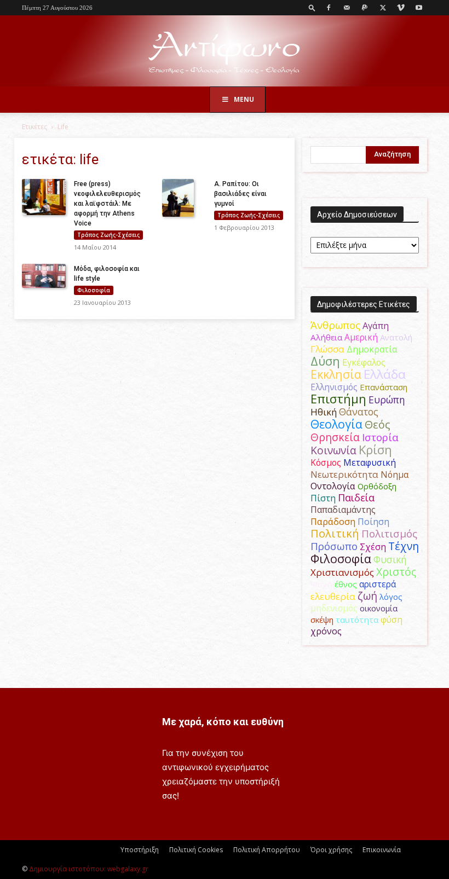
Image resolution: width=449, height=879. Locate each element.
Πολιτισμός (389, 534)
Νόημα (394, 475)
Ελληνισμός (334, 387)
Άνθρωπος (335, 325)
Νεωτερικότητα (344, 474)
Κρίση (375, 450)
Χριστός (396, 571)
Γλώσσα (327, 349)
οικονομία (379, 608)
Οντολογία (332, 486)
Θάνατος (358, 411)
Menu (244, 99)
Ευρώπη (387, 399)
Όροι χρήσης (331, 849)
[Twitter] (383, 7)
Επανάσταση (383, 386)
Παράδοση (332, 521)
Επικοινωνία (381, 849)
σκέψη (321, 619)
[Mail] (346, 7)
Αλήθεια (326, 337)
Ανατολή (396, 337)
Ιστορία (380, 437)
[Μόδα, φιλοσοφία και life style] (44, 276)
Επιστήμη (338, 399)
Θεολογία (336, 424)
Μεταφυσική (369, 462)
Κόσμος (325, 462)
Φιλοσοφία (93, 290)
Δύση (325, 361)
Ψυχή (321, 584)
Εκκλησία (335, 374)
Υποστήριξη (139, 849)
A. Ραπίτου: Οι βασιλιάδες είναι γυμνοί (240, 193)
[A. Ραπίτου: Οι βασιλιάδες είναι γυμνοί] (184, 198)
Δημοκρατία (372, 349)
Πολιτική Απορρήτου (266, 849)
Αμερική (361, 337)
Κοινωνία (333, 450)
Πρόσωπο (334, 546)
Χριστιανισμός (342, 572)
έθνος (346, 584)
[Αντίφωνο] (224, 51)
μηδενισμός (334, 608)
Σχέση (373, 547)
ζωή (367, 595)
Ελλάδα (385, 374)
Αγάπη (375, 326)
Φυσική (390, 559)
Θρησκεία (335, 437)
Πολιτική (334, 533)
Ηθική (323, 412)
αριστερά (377, 584)
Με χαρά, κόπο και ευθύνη (223, 721)
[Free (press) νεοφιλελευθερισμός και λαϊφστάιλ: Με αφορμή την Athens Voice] (44, 197)
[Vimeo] (401, 7)
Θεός (377, 424)
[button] (312, 7)
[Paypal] (364, 7)
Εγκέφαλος (363, 362)
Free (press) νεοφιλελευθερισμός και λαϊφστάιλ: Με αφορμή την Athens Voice (107, 203)
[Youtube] (419, 7)
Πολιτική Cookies (196, 849)
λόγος (390, 596)
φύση (391, 620)
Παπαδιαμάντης (343, 510)
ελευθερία (332, 596)
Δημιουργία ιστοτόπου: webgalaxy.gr (88, 869)
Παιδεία (356, 497)
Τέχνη (403, 546)
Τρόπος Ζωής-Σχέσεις (108, 235)
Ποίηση (373, 522)
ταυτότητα (357, 619)
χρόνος (326, 631)
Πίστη (323, 498)
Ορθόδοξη (377, 486)
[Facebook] (328, 7)
